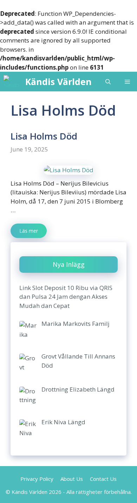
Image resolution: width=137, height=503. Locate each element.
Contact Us (103, 478)
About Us (71, 478)
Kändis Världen (58, 82)
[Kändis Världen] (13, 81)
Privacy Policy (36, 478)
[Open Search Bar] (108, 81)
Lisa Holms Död (44, 136)
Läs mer (28, 230)
